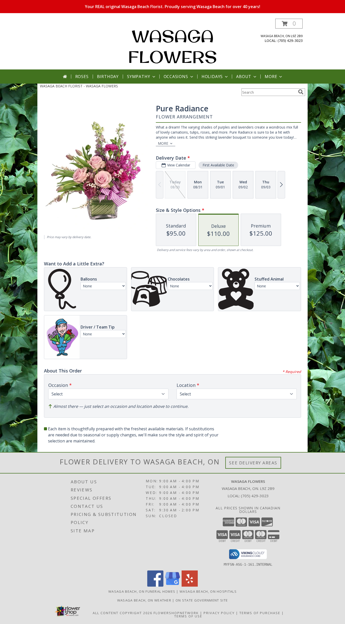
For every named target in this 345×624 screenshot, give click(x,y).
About (243, 76)
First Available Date (218, 165)
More (271, 76)
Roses (82, 76)
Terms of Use (188, 616)
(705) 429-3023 (290, 40)
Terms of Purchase (259, 613)
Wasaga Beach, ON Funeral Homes (141, 591)
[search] (301, 92)
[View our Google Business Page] (172, 585)
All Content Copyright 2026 (122, 613)
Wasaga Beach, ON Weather (144, 600)
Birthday (108, 76)
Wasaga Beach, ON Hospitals (208, 591)
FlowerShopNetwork (176, 613)
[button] (289, 24)
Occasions (176, 76)
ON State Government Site (202, 600)
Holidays (212, 76)
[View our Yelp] (190, 585)
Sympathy (138, 76)
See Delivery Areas (253, 463)
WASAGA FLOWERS (172, 46)
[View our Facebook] (155, 585)
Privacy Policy (219, 613)
